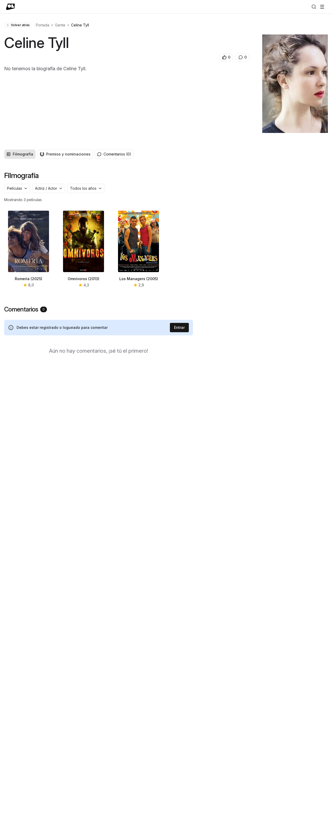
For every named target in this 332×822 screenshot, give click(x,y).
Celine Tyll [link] (80, 25)
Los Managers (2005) (138, 279)
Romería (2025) (28, 279)
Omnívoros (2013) (83, 279)
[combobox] (17, 188)
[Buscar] (313, 6)
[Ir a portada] (10, 7)
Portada (42, 25)
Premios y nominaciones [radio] (68, 154)
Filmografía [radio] (23, 154)
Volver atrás (20, 25)
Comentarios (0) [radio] (117, 154)
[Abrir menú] (322, 6)
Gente (60, 25)
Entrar (179, 327)
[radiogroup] (48, 154)
